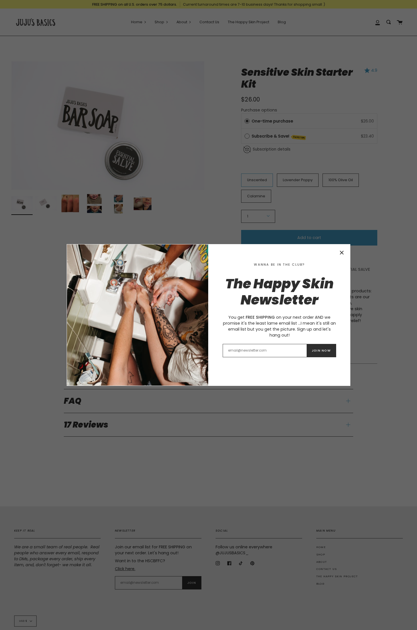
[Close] (342, 252)
